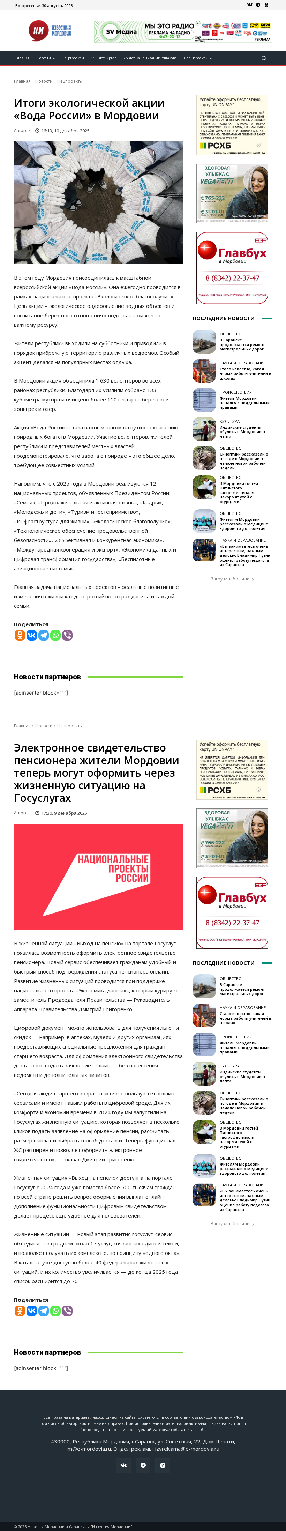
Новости (44, 81)
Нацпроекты (70, 81)
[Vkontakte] (32, 635)
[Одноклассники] (266, 5)
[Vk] (250, 5)
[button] (264, 58)
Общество (231, 334)
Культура (230, 421)
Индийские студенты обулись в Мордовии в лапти (242, 431)
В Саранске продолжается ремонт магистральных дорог (242, 344)
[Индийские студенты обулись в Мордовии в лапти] (204, 429)
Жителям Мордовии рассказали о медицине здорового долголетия (244, 524)
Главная (22, 81)
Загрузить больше (230, 579)
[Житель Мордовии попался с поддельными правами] (204, 400)
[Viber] (67, 635)
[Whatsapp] (55, 635)
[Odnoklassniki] (20, 635)
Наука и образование (243, 363)
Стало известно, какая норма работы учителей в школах (245, 373)
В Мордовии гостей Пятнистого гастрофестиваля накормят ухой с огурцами (239, 492)
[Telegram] (258, 5)
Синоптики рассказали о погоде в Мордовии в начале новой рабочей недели (244, 461)
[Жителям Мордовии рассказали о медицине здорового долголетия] (204, 521)
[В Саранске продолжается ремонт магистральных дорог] (204, 341)
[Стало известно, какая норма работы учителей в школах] (204, 371)
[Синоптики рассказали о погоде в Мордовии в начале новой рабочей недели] (204, 458)
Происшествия (236, 392)
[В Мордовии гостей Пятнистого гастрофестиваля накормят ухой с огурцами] (204, 487)
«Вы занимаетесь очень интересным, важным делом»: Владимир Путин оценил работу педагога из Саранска (245, 555)
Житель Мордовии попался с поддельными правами (245, 402)
